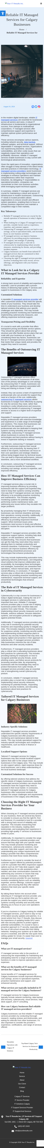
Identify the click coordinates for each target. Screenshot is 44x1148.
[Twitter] (36, 106)
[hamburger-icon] (41, 3)
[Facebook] (33, 106)
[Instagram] (39, 106)
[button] (3, 13)
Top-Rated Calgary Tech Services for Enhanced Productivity (29, 1046)
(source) (29, 938)
